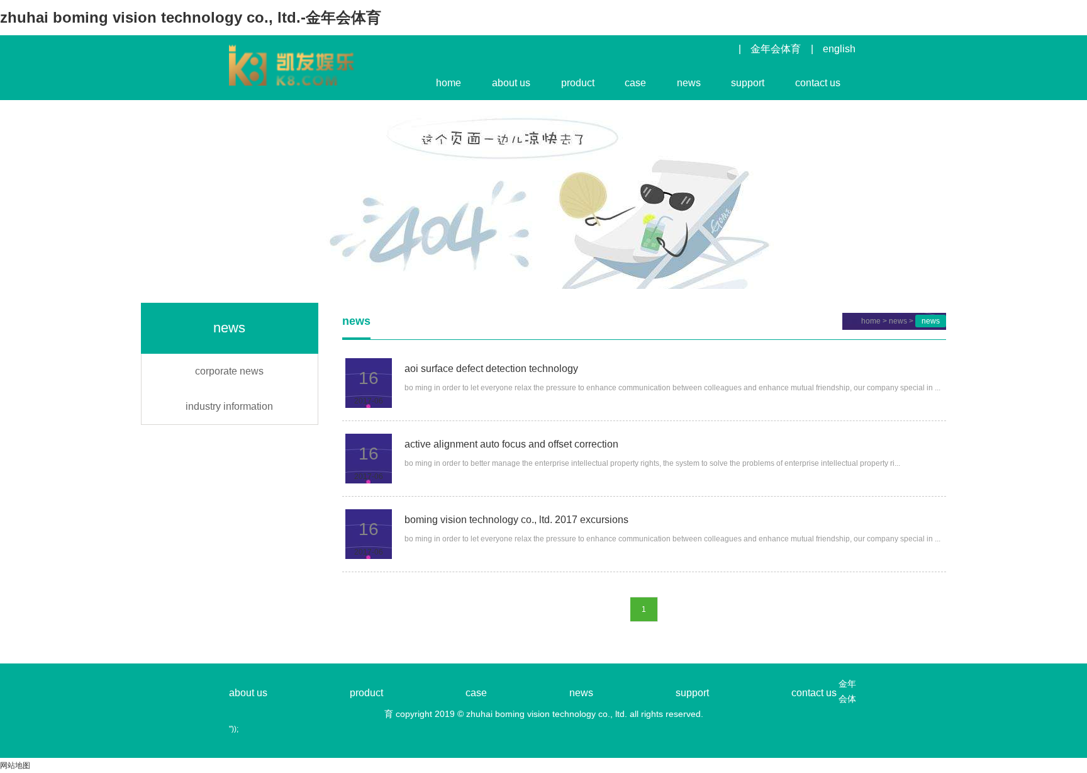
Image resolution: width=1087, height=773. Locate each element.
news (689, 82)
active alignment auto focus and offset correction (511, 444)
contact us (817, 82)
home (448, 82)
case (635, 82)
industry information (229, 406)
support (747, 82)
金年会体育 (775, 48)
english (839, 48)
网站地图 (15, 765)
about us (511, 82)
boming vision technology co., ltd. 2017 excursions (516, 519)
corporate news (229, 371)
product (577, 82)
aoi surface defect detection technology (491, 368)
